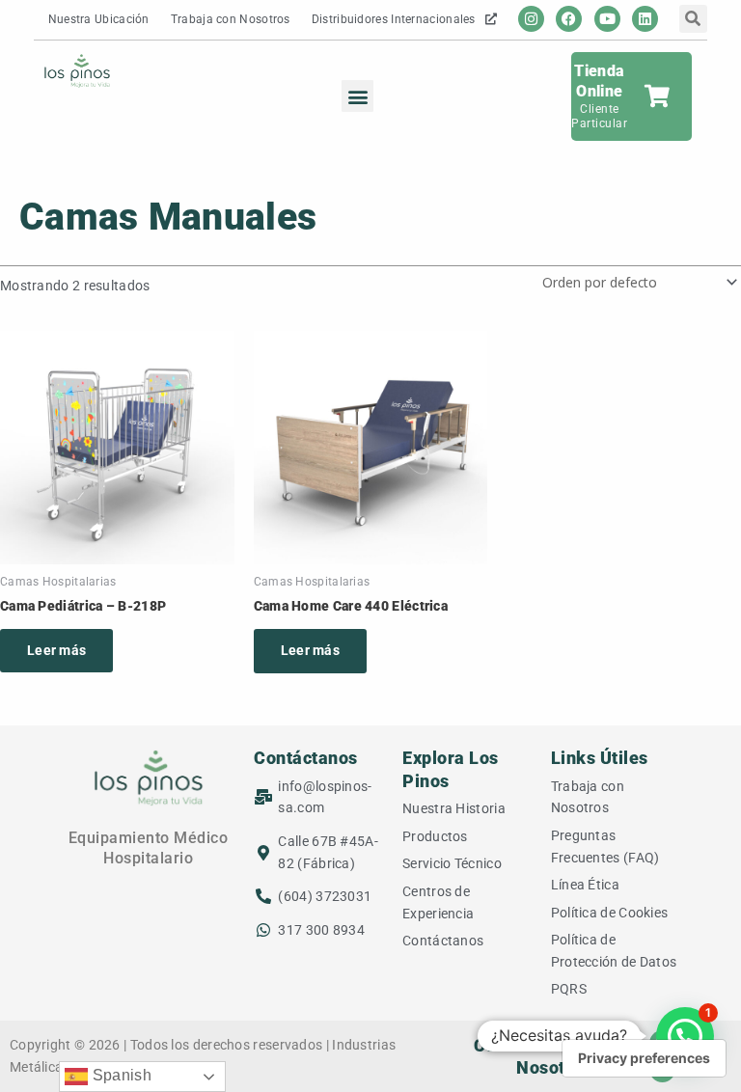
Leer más (56, 650)
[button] (357, 96)
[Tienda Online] (656, 96)
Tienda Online (599, 81)
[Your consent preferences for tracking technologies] (644, 1058)
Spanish (119, 1075)
